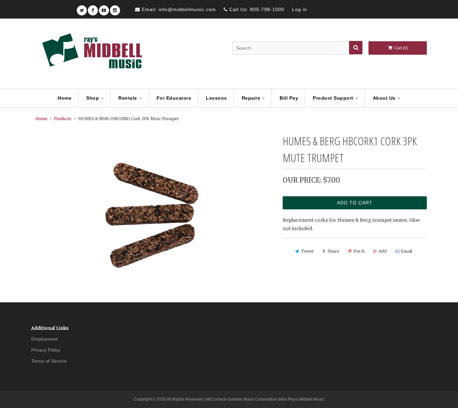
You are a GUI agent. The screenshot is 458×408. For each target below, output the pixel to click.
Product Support (333, 98)
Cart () (400, 48)
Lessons (216, 98)
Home (64, 98)
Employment (44, 339)
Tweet (307, 251)
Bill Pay (289, 98)
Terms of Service (49, 361)
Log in (299, 9)
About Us (384, 98)
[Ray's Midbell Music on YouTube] (104, 8)
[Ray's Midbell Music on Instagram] (115, 8)
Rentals (127, 98)
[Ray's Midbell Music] (91, 54)
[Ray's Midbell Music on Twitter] (82, 8)
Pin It (358, 251)
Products (62, 118)
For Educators (174, 98)
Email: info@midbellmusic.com (178, 9)
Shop (92, 98)
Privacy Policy (45, 350)
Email (406, 251)
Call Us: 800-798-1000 (256, 9)
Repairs (251, 98)
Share (333, 251)
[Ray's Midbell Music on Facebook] (93, 8)
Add (383, 251)
